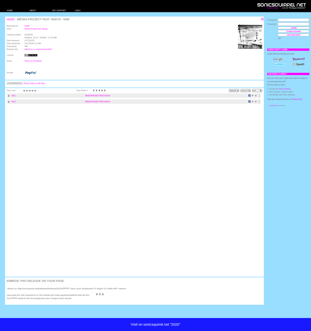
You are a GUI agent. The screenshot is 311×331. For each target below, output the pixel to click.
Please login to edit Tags (34, 83)
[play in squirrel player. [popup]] (257, 90)
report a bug (272, 8)
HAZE (10, 19)
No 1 (14, 96)
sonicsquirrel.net (273, 105)
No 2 (14, 102)
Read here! (297, 99)
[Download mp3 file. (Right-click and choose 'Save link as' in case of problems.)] (252, 95)
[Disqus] (133, 147)
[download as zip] (234, 90)
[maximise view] (262, 19)
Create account (293, 31)
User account (284, 89)
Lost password (293, 35)
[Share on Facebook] (249, 95)
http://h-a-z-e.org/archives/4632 (38, 49)
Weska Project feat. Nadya (36, 29)
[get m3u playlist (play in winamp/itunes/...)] (245, 90)
